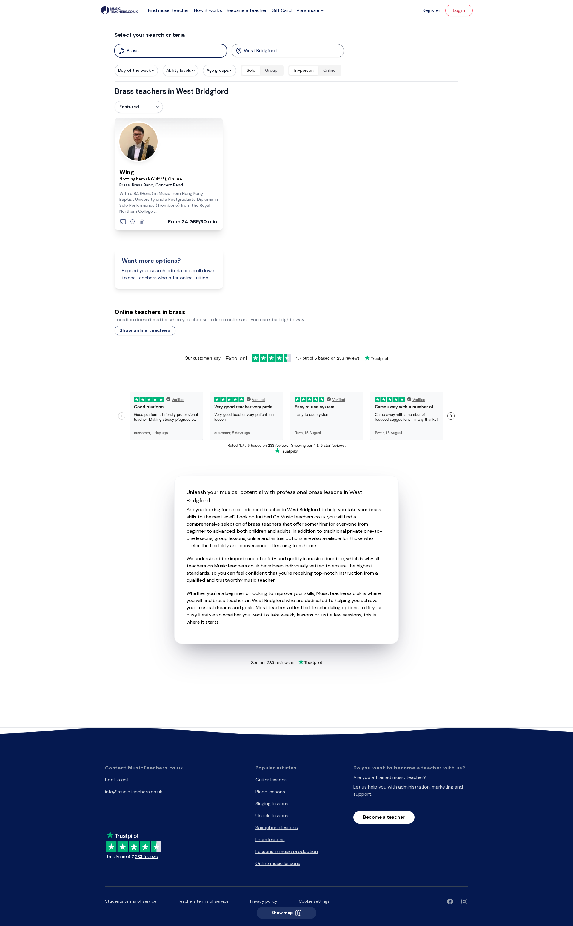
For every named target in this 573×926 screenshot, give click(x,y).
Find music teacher (168, 10)
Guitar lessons (271, 780)
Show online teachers (145, 330)
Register (431, 10)
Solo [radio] (251, 70)
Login (459, 10)
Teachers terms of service (203, 901)
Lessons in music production (286, 851)
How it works (208, 10)
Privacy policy (263, 901)
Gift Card (282, 10)
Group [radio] (271, 70)
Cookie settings (314, 901)
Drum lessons (270, 839)
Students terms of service (130, 901)
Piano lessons (270, 792)
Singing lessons (271, 804)
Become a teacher (247, 10)
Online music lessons (277, 863)
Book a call (116, 780)
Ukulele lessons (271, 815)
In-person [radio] (304, 70)
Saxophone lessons (276, 827)
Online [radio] (329, 70)
